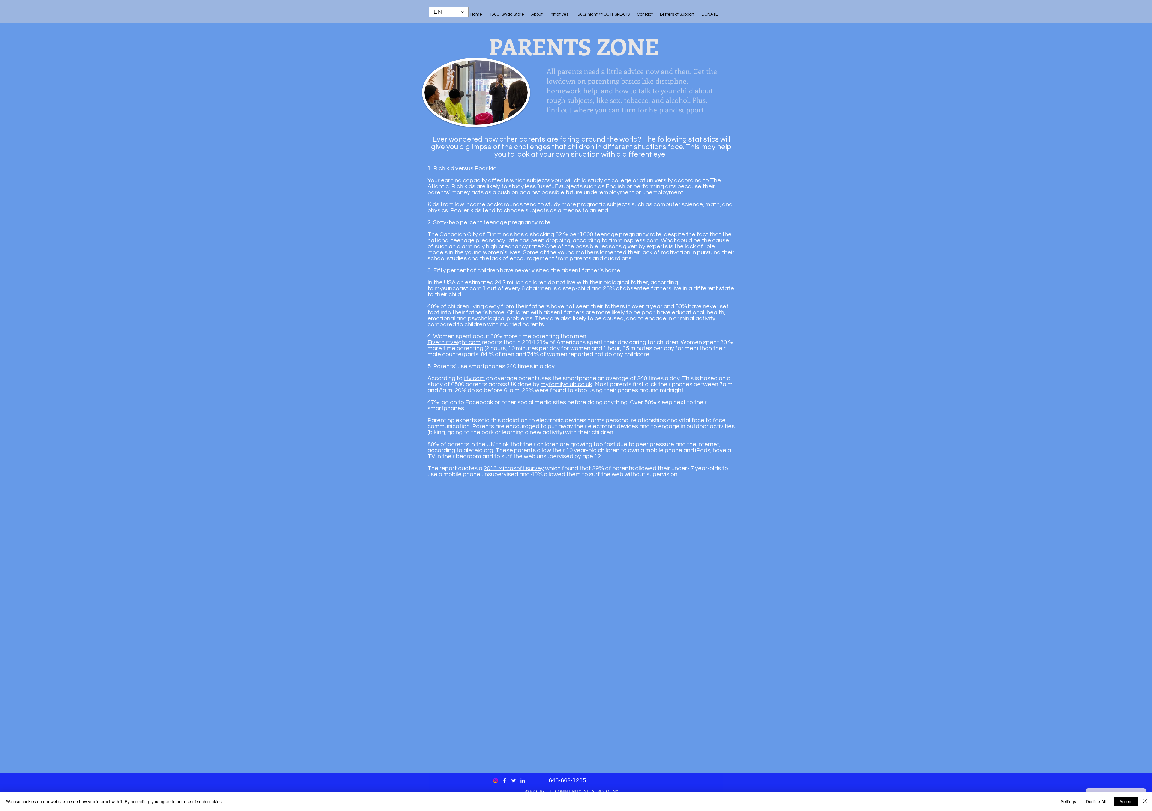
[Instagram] (496, 780)
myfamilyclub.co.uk (566, 384)
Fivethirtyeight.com (454, 342)
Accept (1126, 801)
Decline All (1096, 801)
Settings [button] (1068, 801)
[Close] (1144, 801)
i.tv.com (474, 378)
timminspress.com (633, 240)
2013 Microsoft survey (514, 468)
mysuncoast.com (458, 288)
